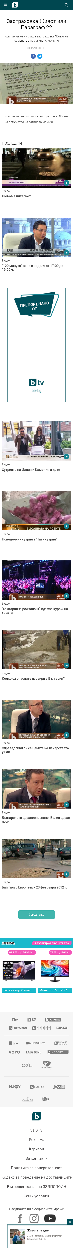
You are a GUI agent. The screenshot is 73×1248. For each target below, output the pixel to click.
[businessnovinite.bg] (59, 1043)
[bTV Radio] (36, 1087)
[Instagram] (34, 1216)
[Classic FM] (28, 1099)
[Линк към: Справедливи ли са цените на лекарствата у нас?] (36, 733)
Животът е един (38, 1230)
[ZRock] (46, 1099)
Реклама (36, 1139)
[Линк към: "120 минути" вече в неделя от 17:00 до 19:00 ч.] (36, 252)
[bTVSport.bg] (55, 1052)
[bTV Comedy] (31, 1020)
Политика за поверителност (36, 1168)
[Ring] (60, 1028)
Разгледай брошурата (52, 943)
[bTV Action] (16, 1028)
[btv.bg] (15, 1020)
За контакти (37, 1158)
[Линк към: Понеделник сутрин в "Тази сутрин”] (36, 525)
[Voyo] (13, 1052)
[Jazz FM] (58, 1087)
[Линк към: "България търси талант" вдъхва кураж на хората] (36, 594)
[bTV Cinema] (53, 1020)
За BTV (36, 1130)
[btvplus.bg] (12, 1043)
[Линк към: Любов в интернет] (36, 182)
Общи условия (36, 1196)
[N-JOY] (14, 1087)
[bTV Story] (39, 1028)
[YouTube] (50, 1216)
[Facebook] (20, 1216)
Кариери (36, 1149)
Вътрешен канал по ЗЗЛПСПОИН (36, 1186)
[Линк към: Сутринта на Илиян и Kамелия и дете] (36, 455)
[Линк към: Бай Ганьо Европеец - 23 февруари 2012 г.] (36, 873)
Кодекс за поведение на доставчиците (36, 1177)
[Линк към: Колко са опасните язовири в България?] (36, 664)
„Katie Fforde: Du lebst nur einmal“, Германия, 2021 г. (44, 1237)
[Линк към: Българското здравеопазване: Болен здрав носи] (36, 803)
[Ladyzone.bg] (32, 1052)
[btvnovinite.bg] (35, 1043)
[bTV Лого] (36, 1116)
